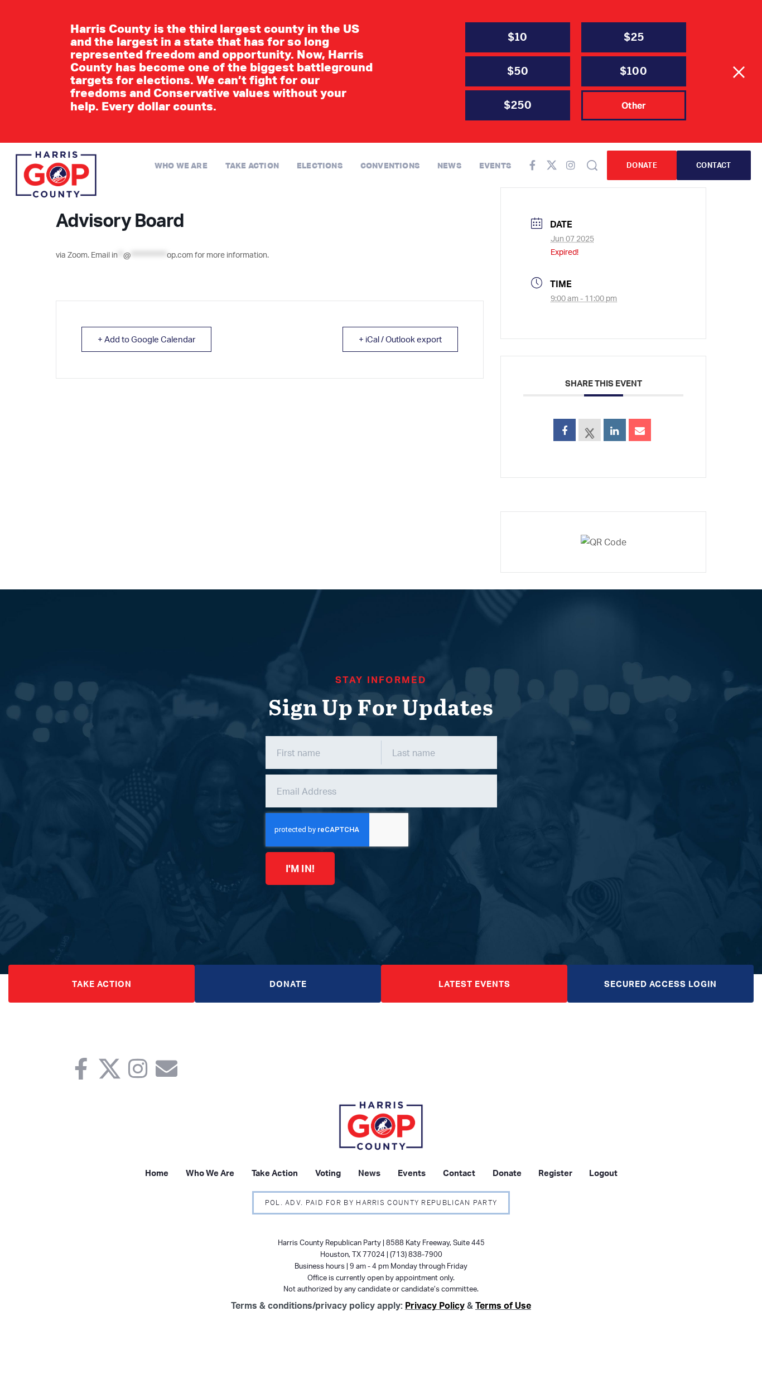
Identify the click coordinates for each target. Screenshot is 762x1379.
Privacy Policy (435, 1305)
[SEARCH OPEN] (592, 165)
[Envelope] (166, 1069)
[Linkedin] (615, 430)
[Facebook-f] (533, 165)
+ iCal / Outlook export (400, 339)
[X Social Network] (589, 430)
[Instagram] (571, 165)
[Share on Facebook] (564, 430)
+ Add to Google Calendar (146, 339)
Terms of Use (503, 1305)
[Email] (640, 430)
